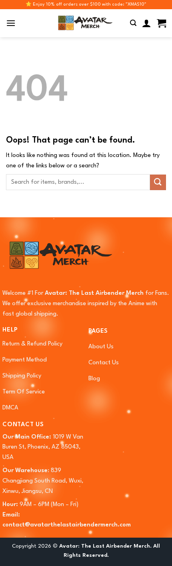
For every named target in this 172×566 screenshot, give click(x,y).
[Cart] (161, 23)
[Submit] (158, 182)
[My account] (146, 23)
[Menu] (11, 23)
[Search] (133, 23)
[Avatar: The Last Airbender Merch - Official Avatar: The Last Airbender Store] (84, 23)
